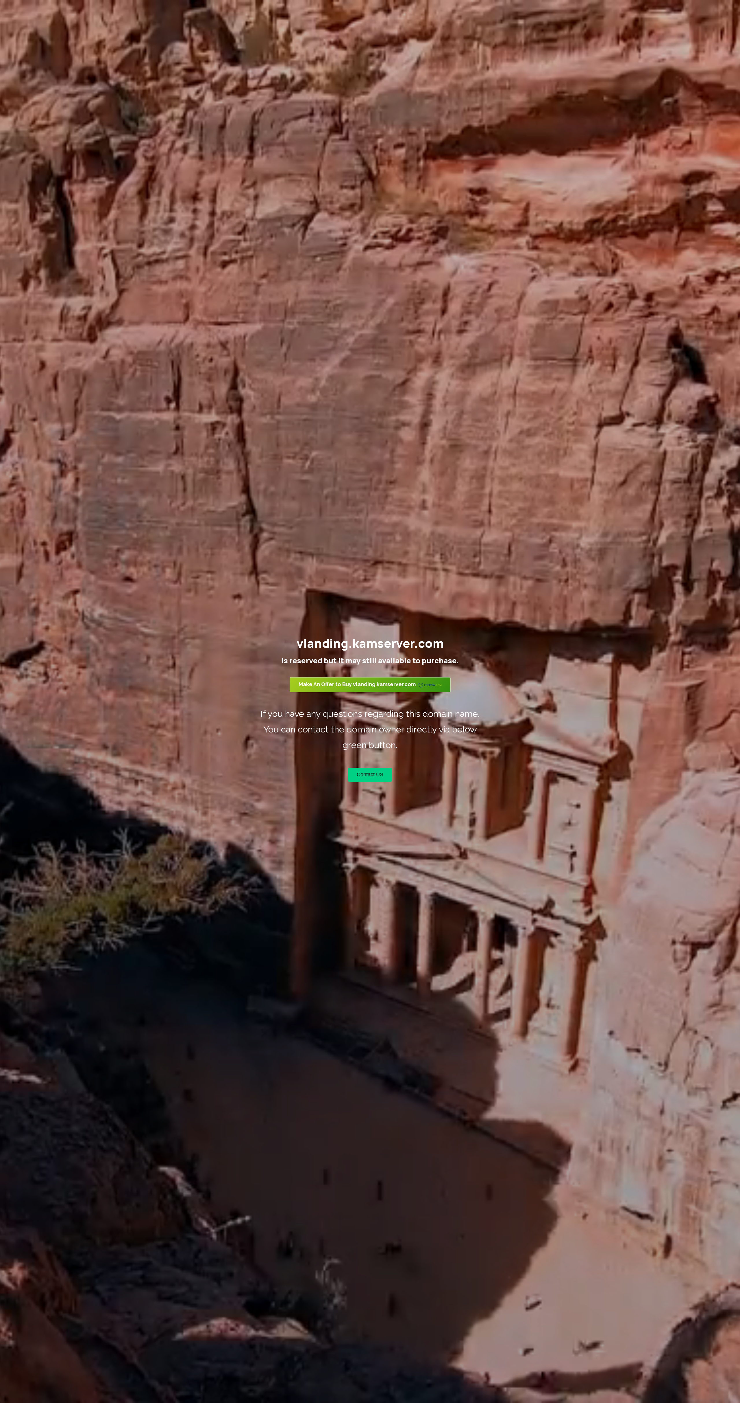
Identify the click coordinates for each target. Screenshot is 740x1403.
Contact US (370, 774)
